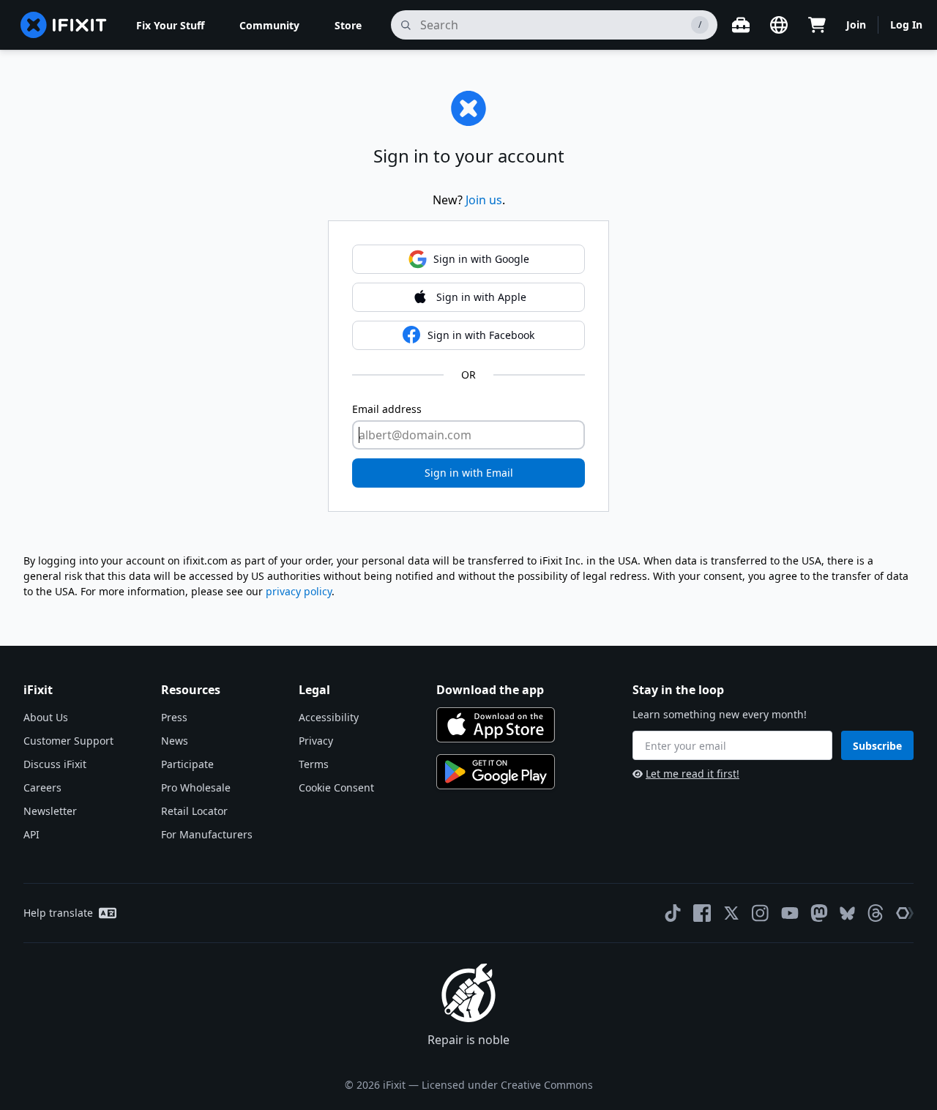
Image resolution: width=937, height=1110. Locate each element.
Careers (42, 787)
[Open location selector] (779, 25)
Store (348, 25)
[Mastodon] (819, 913)
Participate (187, 764)
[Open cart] (817, 25)
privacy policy (299, 591)
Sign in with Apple (481, 297)
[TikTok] (673, 913)
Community (269, 25)
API (31, 834)
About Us (45, 717)
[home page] (63, 25)
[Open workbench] (740, 25)
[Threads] (875, 913)
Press (174, 717)
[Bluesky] (847, 913)
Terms (314, 764)
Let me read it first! (692, 774)
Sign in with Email (469, 473)
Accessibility (329, 717)
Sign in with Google (481, 259)
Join (856, 24)
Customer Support (68, 741)
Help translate (58, 913)
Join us (484, 200)
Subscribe (877, 746)
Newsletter (50, 811)
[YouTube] (790, 913)
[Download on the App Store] (495, 724)
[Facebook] (702, 913)
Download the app (490, 690)
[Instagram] (760, 913)
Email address (387, 409)
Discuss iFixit (54, 764)
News (174, 741)
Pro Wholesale (196, 787)
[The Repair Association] (905, 913)
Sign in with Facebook (481, 335)
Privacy (316, 741)
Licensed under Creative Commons (507, 1085)
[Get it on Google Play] (495, 771)
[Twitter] (731, 913)
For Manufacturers (207, 834)
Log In (906, 24)
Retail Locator (194, 811)
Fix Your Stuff (170, 25)
